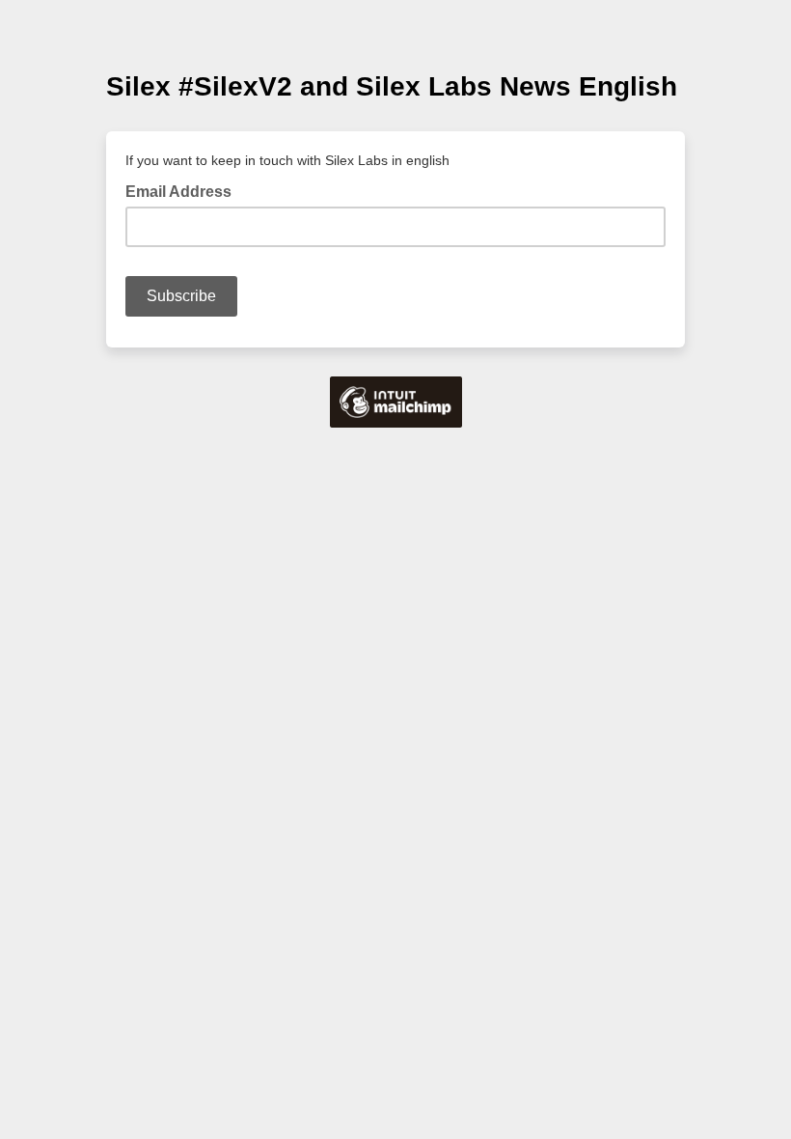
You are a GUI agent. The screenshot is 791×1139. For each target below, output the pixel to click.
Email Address (184, 190)
